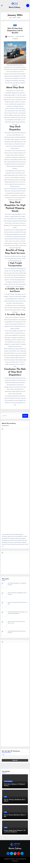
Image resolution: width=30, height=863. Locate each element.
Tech (5, 827)
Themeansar (15, 861)
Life (15, 25)
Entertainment (8, 781)
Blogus (23, 859)
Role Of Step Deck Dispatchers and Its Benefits (15, 31)
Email (3, 754)
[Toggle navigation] (2, 5)
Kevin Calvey (14, 7)
